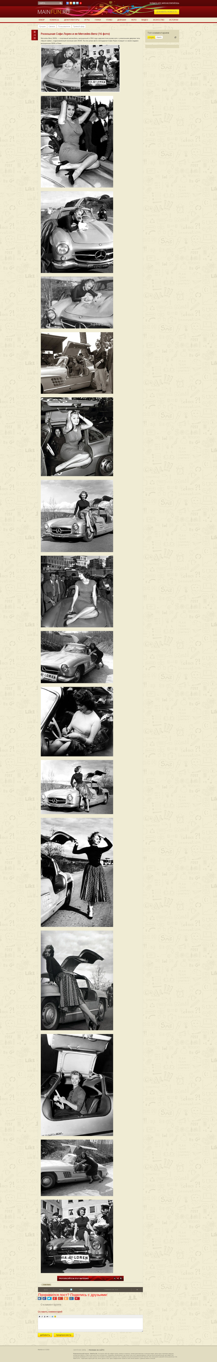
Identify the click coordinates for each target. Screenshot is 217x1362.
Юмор (42, 20)
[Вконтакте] (77, 4)
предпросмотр (63, 1334)
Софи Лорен (46, 1284)
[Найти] (61, 3)
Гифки (98, 20)
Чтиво (109, 20)
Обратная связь (79, 1350)
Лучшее (42, 26)
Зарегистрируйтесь (170, 3)
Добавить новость (166, 11)
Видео (145, 20)
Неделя (159, 37)
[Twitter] (74, 4)
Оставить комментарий (50, 1311)
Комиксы (54, 20)
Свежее (52, 26)
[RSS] (70, 4)
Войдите (153, 3)
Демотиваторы (71, 20)
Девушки (121, 20)
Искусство (158, 20)
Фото (133, 20)
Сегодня (151, 37)
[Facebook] (67, 4)
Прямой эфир (78, 26)
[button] (39, 1316)
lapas (81, 1289)
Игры (87, 20)
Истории (173, 20)
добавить (45, 1334)
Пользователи (64, 26)
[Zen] (80, 4)
